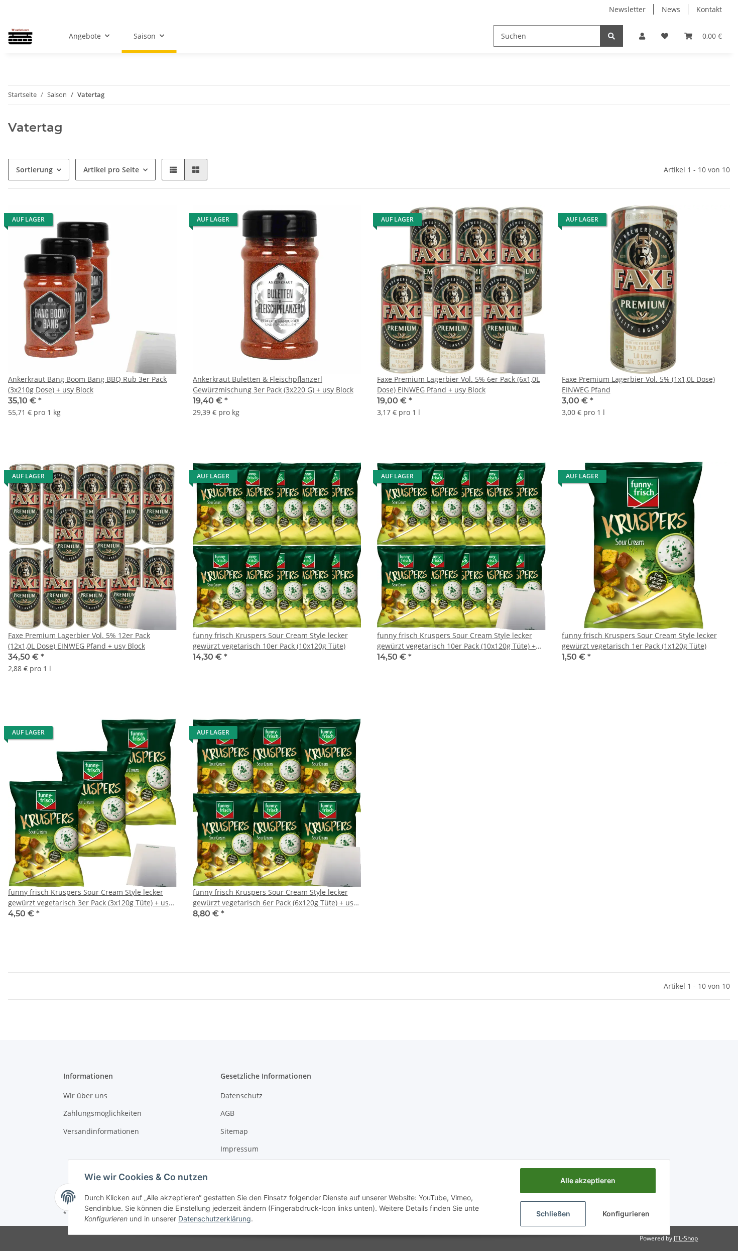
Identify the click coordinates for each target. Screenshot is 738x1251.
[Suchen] (611, 36)
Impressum (239, 1149)
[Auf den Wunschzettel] (160, 222)
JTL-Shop (686, 1238)
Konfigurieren (626, 1213)
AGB (227, 1113)
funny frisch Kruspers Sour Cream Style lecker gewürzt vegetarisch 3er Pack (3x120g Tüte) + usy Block (90, 897)
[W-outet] (20, 36)
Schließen (553, 1213)
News (671, 9)
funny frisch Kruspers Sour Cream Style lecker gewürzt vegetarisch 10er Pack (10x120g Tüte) (270, 641)
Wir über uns (85, 1095)
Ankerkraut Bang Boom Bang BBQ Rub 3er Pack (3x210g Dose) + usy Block (87, 384)
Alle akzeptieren (588, 1180)
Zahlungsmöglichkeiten (102, 1113)
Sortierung (34, 169)
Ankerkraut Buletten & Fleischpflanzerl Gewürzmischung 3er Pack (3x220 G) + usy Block (273, 384)
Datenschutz (241, 1095)
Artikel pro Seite (111, 169)
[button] (642, 36)
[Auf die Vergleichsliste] (133, 222)
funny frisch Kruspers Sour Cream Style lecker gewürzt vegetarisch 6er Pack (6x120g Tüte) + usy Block (275, 897)
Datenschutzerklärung (214, 1218)
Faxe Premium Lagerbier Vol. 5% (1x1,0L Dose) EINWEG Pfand (638, 384)
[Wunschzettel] (664, 36)
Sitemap (234, 1131)
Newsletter (627, 9)
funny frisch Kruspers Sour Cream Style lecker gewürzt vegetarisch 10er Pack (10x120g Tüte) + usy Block (456, 641)
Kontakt (709, 9)
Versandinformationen (101, 1131)
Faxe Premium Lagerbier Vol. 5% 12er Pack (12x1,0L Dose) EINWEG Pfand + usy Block (79, 641)
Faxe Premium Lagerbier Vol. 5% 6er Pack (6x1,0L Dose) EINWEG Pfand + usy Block (458, 384)
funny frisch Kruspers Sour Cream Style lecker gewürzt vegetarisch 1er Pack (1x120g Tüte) (639, 641)
